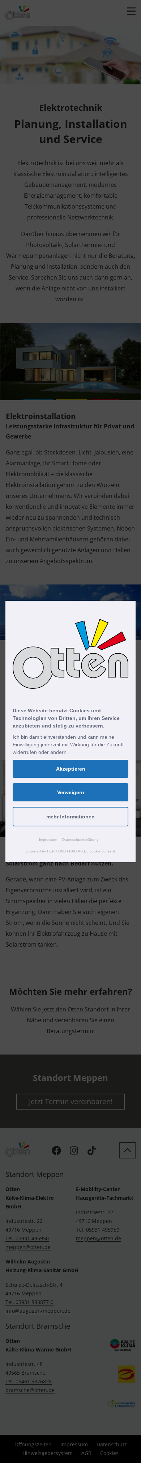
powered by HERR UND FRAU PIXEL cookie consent (70, 851)
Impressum (48, 840)
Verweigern (70, 792)
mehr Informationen (70, 816)
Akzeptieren (70, 769)
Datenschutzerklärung (80, 840)
